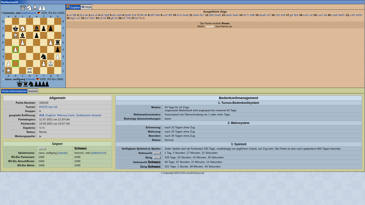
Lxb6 (334, 15)
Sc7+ (246, 15)
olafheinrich (29, 12)
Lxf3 (352, 15)
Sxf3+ (359, 15)
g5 (112, 18)
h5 (104, 18)
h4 (116, 18)
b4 (136, 18)
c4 (70, 15)
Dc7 (202, 15)
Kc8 (283, 15)
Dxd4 (128, 15)
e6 (86, 15)
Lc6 (310, 15)
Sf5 (170, 15)
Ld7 (268, 15)
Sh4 (296, 15)
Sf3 (152, 15)
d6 (145, 15)
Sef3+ (341, 15)
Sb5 (211, 15)
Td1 (277, 15)
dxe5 (186, 15)
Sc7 (87, 18)
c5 (96, 15)
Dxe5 (218, 15)
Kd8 (252, 15)
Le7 (78, 18)
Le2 (165, 15)
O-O (179, 15)
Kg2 (72, 18)
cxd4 (119, 15)
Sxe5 (196, 15)
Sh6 (157, 15)
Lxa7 (320, 15)
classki (31, 79)
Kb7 (92, 18)
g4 (291, 15)
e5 (102, 15)
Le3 (305, 15)
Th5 (128, 18)
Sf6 (74, 15)
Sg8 (106, 15)
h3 (123, 18)
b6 (325, 15)
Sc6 (134, 15)
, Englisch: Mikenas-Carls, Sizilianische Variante (70, 115)
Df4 (141, 15)
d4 (113, 15)
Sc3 (81, 15)
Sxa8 (262, 15)
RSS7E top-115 (48, 106)
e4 (92, 15)
